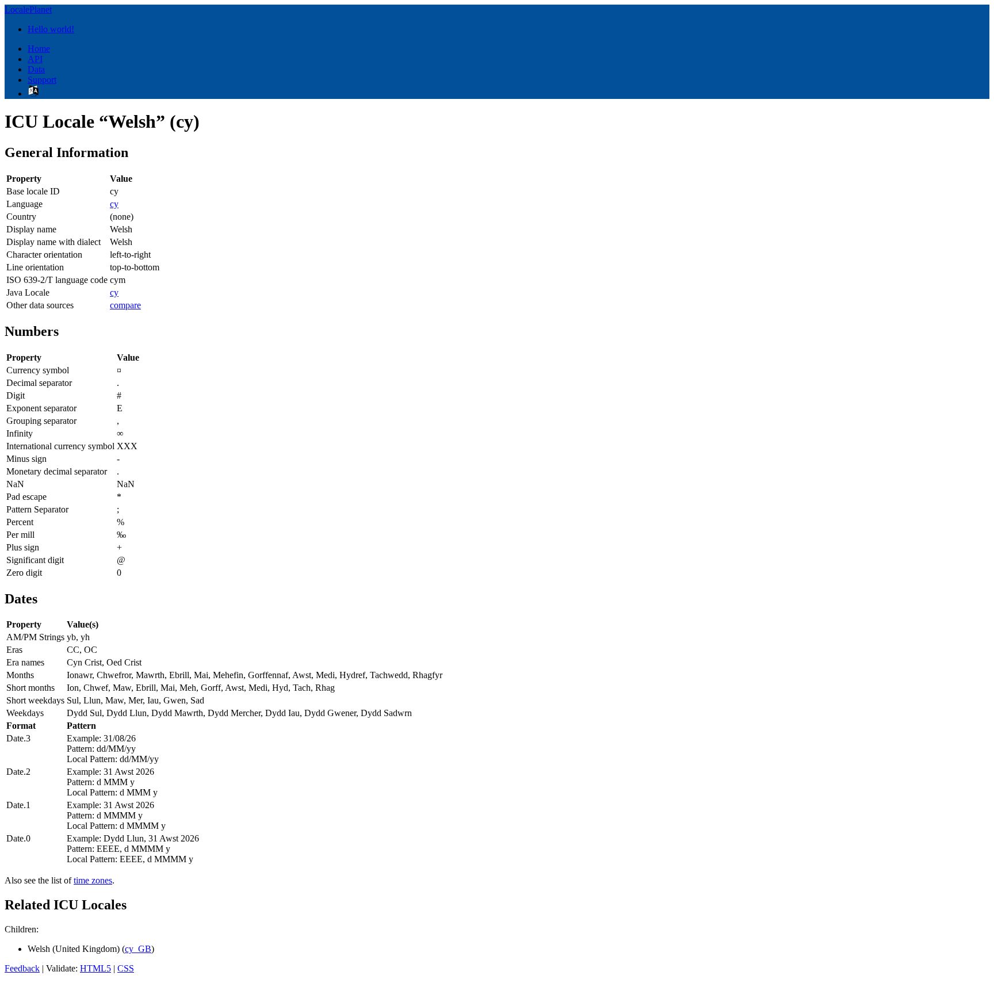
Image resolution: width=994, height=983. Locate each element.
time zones (93, 880)
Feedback (22, 968)
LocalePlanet (28, 9)
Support (42, 80)
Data (36, 69)
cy (114, 204)
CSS (125, 968)
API (35, 59)
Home (39, 48)
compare (125, 305)
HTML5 (95, 968)
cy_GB (138, 949)
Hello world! (51, 29)
